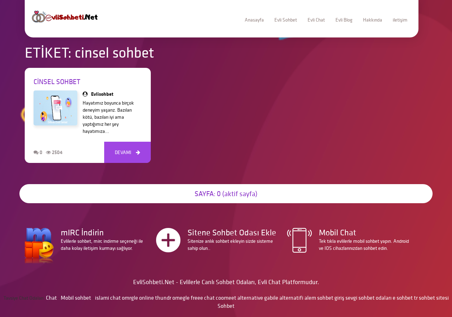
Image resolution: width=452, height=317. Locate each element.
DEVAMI (127, 152)
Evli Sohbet (285, 20)
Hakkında (372, 20)
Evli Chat (316, 20)
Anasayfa (254, 20)
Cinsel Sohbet (57, 81)
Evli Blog (343, 20)
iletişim (400, 20)
